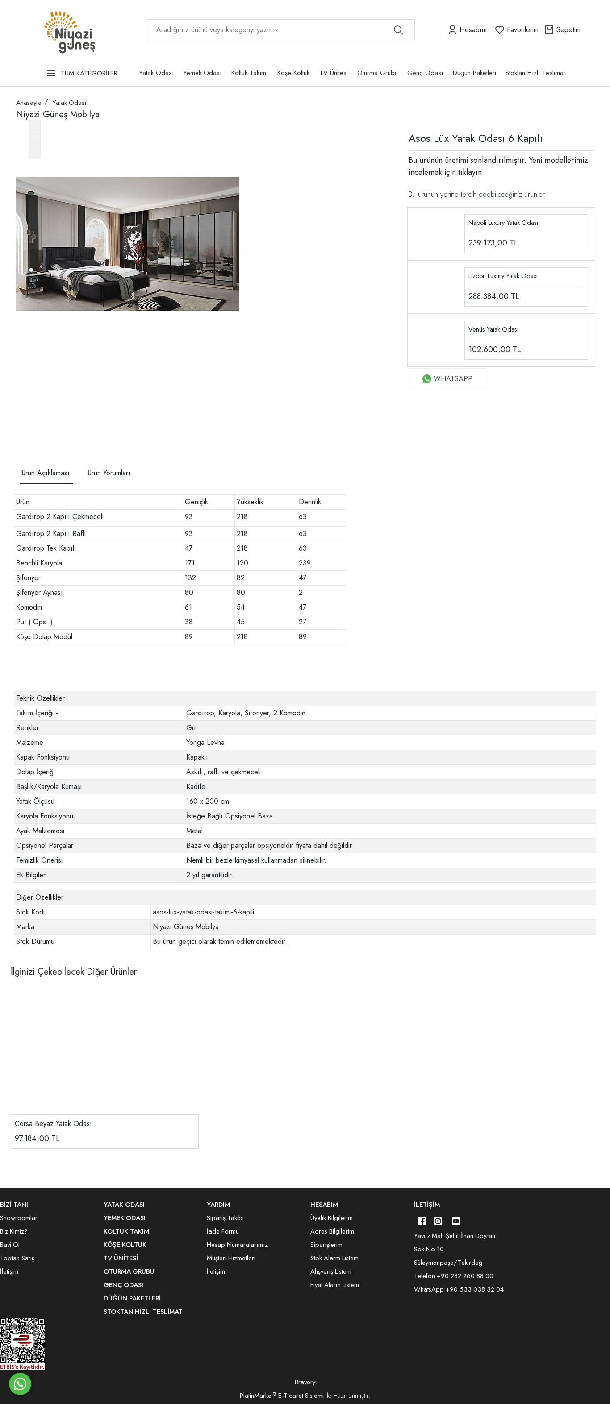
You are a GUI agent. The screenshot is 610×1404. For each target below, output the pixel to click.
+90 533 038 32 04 (475, 1289)
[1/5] (21, 412)
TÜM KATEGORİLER (89, 73)
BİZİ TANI (14, 1204)
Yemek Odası (202, 73)
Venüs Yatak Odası (493, 329)
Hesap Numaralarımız (237, 1245)
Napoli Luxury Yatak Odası (503, 222)
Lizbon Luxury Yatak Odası (503, 275)
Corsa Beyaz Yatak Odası (53, 1123)
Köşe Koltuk (293, 73)
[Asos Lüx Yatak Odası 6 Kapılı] (127, 243)
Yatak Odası (156, 73)
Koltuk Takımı (249, 73)
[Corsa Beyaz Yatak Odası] (105, 1051)
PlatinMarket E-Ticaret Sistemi (282, 1395)
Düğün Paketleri (474, 73)
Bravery (305, 1382)
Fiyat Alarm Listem (334, 1285)
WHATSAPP (453, 379)
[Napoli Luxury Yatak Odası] (436, 233)
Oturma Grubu (377, 73)
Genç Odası (425, 73)
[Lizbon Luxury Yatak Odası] (436, 286)
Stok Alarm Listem (334, 1258)
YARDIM (218, 1204)
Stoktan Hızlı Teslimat (535, 73)
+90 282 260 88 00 (465, 1276)
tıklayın (469, 172)
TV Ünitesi (333, 73)
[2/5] (27, 412)
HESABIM (324, 1204)
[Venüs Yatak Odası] (436, 339)
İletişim (427, 1204)
